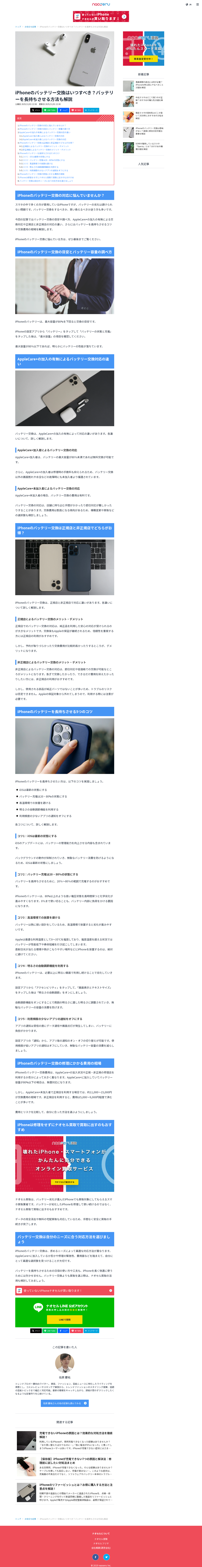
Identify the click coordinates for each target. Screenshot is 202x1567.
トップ (18, 26)
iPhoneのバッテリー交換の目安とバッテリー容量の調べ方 (44, 128)
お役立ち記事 (30, 26)
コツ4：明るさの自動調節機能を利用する (41, 167)
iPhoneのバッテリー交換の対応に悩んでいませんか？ (42, 125)
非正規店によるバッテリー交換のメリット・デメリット (47, 149)
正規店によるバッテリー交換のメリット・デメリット (46, 146)
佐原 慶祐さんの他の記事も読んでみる (62, 1403)
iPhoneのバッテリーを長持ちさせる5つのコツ (39, 153)
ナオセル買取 (101, 1539)
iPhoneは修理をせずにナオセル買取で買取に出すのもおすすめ (46, 177)
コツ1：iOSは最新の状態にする (36, 156)
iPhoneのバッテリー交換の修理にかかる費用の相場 (41, 174)
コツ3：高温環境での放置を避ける (38, 163)
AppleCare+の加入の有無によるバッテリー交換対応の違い (44, 132)
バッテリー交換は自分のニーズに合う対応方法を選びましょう (46, 180)
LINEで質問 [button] (64, 1319)
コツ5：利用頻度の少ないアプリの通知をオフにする (45, 170)
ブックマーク (93, 110)
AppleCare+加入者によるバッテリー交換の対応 (43, 135)
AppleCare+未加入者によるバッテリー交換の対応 (44, 139)
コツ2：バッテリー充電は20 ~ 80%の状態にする (44, 160)
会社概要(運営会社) (101, 1547)
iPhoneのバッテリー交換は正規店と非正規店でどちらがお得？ (46, 142)
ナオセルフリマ (101, 1543)
